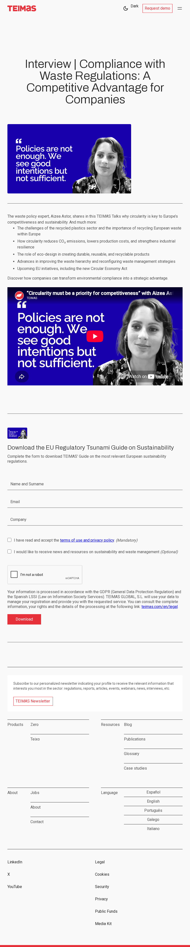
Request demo (157, 8)
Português (153, 810)
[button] (179, 8)
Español (153, 792)
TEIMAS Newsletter (33, 701)
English (153, 801)
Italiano (153, 828)
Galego (153, 819)
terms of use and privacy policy (87, 540)
